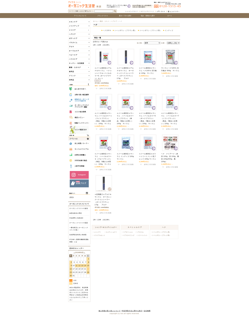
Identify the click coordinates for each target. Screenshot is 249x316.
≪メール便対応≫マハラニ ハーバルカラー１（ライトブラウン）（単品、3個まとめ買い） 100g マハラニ (103, 118)
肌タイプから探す (124, 16)
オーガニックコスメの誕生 (78, 208)
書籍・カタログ (75, 67)
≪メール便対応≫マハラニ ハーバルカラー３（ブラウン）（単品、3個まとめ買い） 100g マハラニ (125, 118)
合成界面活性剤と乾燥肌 (78, 234)
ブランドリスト (102, 16)
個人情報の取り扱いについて (109, 311)
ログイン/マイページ (147, 11)
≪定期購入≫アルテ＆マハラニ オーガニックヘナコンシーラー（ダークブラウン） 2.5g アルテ (103, 199)
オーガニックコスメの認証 (78, 222)
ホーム (95, 21)
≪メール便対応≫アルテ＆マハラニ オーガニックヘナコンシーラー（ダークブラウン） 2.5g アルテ (126, 73)
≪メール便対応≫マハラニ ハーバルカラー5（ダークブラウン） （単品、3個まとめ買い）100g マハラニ (147, 118)
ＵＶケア (72, 30)
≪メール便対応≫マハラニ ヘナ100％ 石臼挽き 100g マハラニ (148, 70)
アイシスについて (79, 16)
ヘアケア (114, 21)
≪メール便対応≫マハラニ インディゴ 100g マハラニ (126, 156)
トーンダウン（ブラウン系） (125, 30)
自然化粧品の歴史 (75, 213)
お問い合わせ (161, 11)
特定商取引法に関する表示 (132, 311)
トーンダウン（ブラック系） (150, 30)
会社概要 (147, 311)
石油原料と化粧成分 (76, 218)
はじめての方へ (174, 11)
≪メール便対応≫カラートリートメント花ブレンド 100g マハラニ (147, 156)
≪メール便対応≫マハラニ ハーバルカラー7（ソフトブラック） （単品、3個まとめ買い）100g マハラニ (170, 118)
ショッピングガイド (131, 11)
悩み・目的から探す (147, 16)
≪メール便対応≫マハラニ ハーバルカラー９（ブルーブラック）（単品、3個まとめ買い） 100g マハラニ (103, 159)
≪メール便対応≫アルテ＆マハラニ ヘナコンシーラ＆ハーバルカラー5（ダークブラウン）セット (103, 73)
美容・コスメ (104, 21)
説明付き (96, 42)
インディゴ (169, 30)
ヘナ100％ (107, 30)
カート (169, 16)
